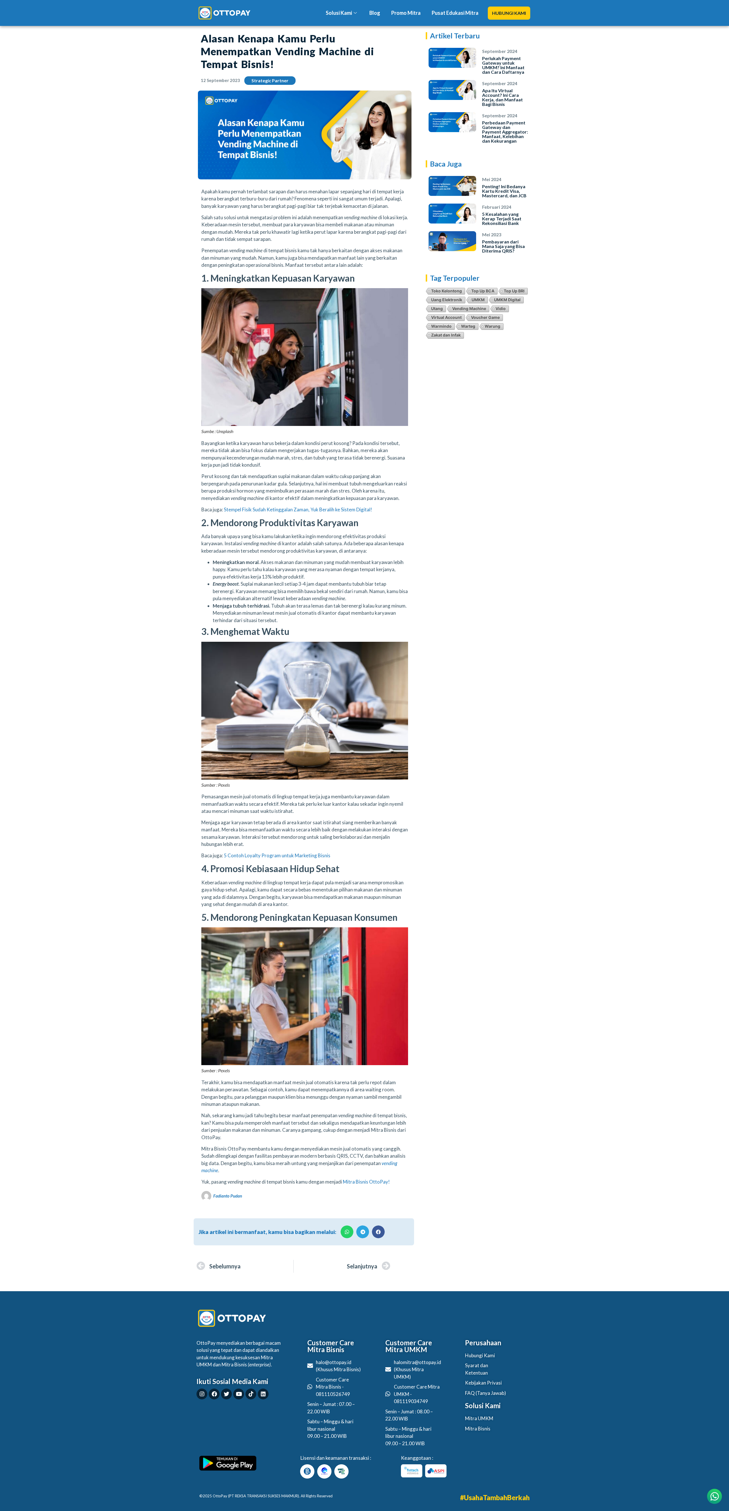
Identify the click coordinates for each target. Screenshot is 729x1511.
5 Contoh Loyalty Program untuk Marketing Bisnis (277, 855)
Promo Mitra (406, 13)
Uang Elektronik (446, 299)
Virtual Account (446, 317)
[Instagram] (201, 1394)
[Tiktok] (250, 1394)
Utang (437, 308)
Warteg (468, 326)
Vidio (500, 308)
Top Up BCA (482, 290)
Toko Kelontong (446, 290)
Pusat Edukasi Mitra (455, 13)
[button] (509, 13)
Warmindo (441, 326)
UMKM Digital (507, 299)
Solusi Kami (339, 13)
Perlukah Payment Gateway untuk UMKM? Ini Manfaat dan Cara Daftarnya (503, 65)
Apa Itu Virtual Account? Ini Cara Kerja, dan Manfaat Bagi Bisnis (502, 97)
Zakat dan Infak (446, 335)
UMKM (478, 299)
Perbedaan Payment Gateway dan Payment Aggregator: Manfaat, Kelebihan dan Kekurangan (505, 131)
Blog (374, 13)
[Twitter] (226, 1394)
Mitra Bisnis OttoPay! (366, 1182)
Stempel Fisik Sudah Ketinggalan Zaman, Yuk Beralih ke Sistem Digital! (298, 509)
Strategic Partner (269, 80)
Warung (492, 326)
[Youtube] (238, 1394)
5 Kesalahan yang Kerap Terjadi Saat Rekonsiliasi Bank (501, 218)
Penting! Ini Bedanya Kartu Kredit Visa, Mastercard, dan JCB (504, 191)
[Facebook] (214, 1394)
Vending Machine (469, 308)
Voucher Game (485, 317)
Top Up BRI (514, 290)
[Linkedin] (263, 1394)
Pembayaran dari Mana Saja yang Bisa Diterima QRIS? (503, 246)
